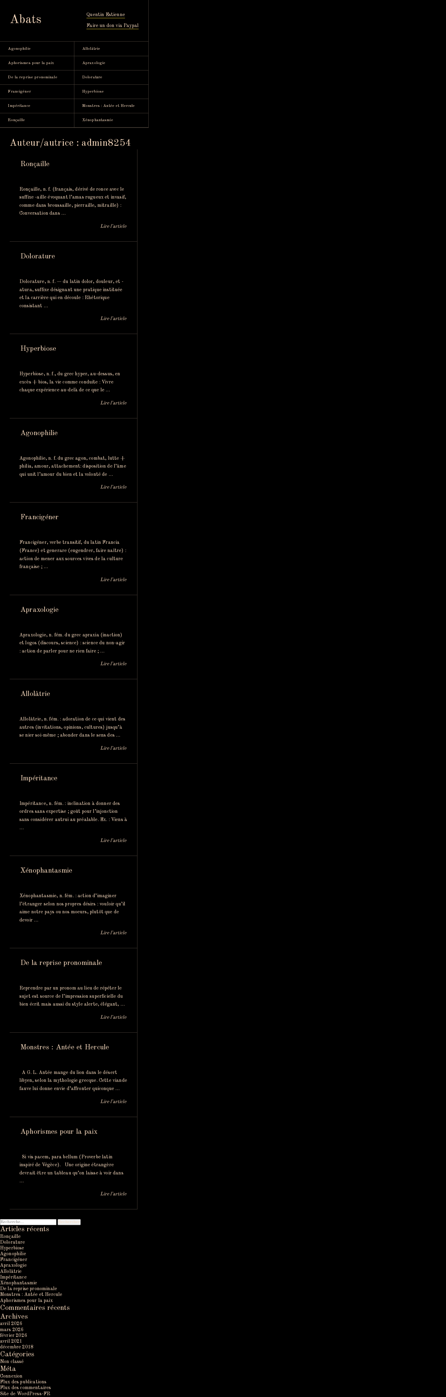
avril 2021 (11, 1341)
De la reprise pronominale (32, 77)
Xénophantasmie (97, 120)
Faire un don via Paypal (112, 25)
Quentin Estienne (105, 14)
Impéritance (19, 106)
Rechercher (69, 1222)
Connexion (11, 1376)
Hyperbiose (93, 92)
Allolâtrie (91, 49)
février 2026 (13, 1335)
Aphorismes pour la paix (31, 63)
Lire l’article (113, 226)
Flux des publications (23, 1382)
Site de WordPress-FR (25, 1394)
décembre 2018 (16, 1347)
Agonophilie (19, 49)
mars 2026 (11, 1329)
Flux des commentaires (25, 1387)
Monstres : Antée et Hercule (108, 106)
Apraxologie (93, 63)
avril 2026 (11, 1323)
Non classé (12, 1361)
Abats (26, 20)
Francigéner (19, 92)
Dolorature (92, 77)
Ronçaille (16, 120)
